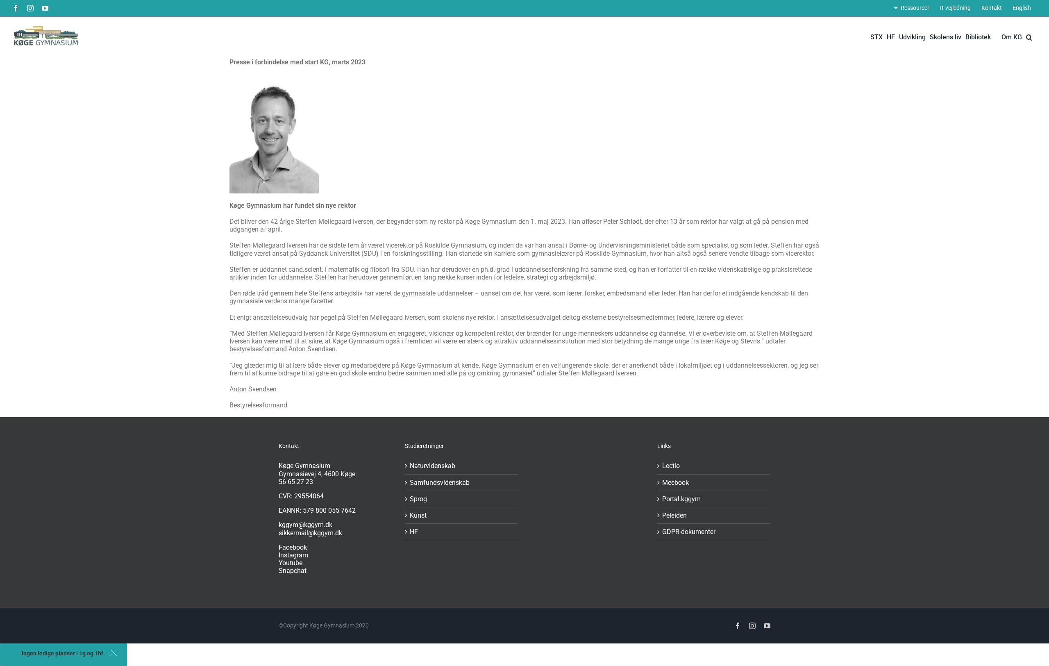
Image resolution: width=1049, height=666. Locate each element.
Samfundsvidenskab (440, 482)
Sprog (418, 499)
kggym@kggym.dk (305, 525)
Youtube (290, 563)
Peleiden (674, 515)
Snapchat (293, 571)
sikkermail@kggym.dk (310, 533)
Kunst (418, 515)
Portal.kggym (681, 499)
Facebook (293, 547)
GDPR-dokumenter (688, 532)
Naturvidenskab (432, 466)
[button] (114, 653)
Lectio (671, 466)
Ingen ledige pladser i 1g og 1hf (62, 653)
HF (414, 532)
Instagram (293, 555)
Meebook (675, 482)
